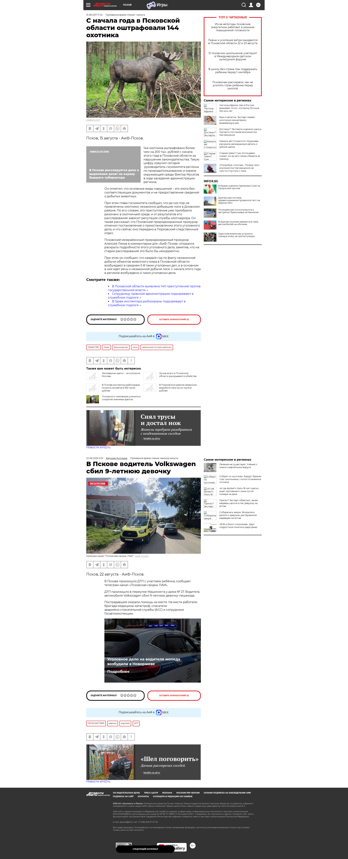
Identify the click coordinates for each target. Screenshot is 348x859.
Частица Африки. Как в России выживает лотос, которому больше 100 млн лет (239, 108)
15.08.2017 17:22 (94, 14)
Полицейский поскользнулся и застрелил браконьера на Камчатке (238, 211)
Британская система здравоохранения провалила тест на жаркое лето (239, 200)
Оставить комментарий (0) (174, 319)
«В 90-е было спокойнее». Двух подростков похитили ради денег (238, 526)
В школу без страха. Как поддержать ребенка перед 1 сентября (232, 71)
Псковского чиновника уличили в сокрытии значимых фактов (121, 398)
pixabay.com (93, 120)
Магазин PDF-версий (188, 793)
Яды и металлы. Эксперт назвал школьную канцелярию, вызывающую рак (237, 120)
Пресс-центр (151, 793)
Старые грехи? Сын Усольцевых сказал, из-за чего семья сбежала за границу (239, 156)
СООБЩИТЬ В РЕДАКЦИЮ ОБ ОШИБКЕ (172, 796)
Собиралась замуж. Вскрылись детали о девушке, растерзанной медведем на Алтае (238, 515)
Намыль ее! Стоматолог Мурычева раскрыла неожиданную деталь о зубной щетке (238, 144)
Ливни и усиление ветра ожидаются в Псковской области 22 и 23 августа (233, 42)
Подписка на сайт (123, 796)
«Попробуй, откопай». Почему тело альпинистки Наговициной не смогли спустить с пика (239, 168)
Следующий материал (145, 849)
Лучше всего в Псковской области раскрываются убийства (177, 375)
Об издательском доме (126, 793)
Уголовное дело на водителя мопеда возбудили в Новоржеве (143, 661)
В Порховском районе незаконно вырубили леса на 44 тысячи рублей (178, 387)
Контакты (143, 796)
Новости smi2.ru (98, 447)
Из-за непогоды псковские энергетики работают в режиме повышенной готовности (232, 27)
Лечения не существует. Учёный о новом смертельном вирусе (238, 466)
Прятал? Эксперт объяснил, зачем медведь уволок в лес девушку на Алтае (238, 503)
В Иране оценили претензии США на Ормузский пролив (239, 187)
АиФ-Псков (141, 556)
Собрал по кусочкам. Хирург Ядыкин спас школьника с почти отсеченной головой (240, 479)
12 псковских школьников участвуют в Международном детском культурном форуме (232, 56)
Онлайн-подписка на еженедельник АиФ (227, 793)
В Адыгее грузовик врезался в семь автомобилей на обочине (238, 223)
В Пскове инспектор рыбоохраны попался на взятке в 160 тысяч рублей (121, 387)
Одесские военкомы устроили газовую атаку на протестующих (236, 235)
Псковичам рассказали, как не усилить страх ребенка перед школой (232, 85)
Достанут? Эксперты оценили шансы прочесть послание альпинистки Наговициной (240, 132)
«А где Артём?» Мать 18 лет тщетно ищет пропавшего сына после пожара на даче (239, 491)
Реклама (167, 793)
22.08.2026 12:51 (94, 458)
